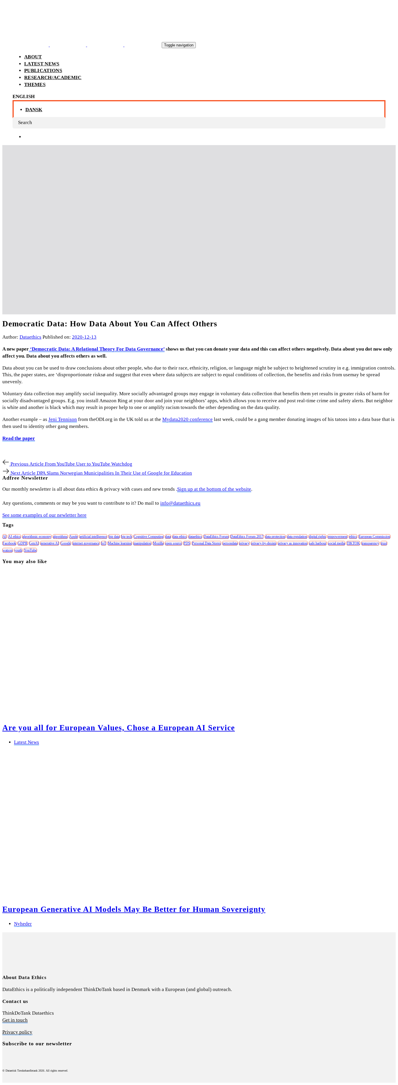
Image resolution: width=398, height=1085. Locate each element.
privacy (244, 543)
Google (66, 543)
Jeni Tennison (62, 419)
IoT (103, 543)
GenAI (34, 543)
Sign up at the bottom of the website (214, 489)
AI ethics (14, 536)
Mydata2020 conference (187, 419)
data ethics (179, 536)
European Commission (374, 536)
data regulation (297, 536)
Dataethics (30, 337)
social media (336, 543)
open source (173, 543)
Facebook (9, 543)
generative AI (49, 543)
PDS (187, 543)
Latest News (26, 742)
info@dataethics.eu (180, 503)
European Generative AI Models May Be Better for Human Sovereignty (133, 909)
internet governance (86, 543)
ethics (353, 536)
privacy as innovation (292, 543)
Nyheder (23, 923)
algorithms (60, 536)
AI (4, 536)
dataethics (195, 536)
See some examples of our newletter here (44, 515)
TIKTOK (353, 543)
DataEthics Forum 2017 (246, 536)
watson (8, 550)
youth (18, 550)
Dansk (33, 109)
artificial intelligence (93, 536)
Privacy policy (17, 1032)
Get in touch (15, 1020)
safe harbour (317, 543)
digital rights (317, 536)
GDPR (22, 543)
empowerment (337, 536)
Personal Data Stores (206, 543)
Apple (73, 536)
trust (384, 543)
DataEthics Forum (216, 536)
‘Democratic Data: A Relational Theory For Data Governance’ (97, 349)
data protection (275, 536)
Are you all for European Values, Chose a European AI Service (118, 727)
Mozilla (158, 543)
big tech (126, 536)
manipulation (142, 543)
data (168, 536)
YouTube (30, 550)
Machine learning (120, 543)
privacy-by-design (263, 543)
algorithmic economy (36, 536)
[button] (24, 96)
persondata (230, 543)
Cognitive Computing (148, 536)
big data (114, 536)
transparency (370, 543)
